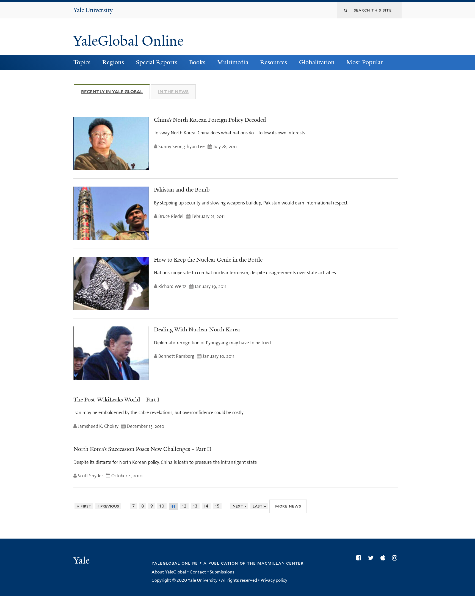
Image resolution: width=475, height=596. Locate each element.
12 (184, 506)
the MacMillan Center (275, 563)
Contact (198, 572)
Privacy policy (274, 580)
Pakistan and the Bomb (181, 189)
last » (259, 506)
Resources (273, 62)
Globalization (317, 62)
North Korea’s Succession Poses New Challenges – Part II (142, 449)
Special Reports (156, 62)
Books (197, 62)
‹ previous (108, 506)
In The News (173, 91)
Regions (113, 62)
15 (217, 506)
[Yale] (82, 561)
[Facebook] (360, 558)
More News (288, 506)
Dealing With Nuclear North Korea (197, 329)
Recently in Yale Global (115, 91)
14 (206, 506)
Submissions (222, 572)
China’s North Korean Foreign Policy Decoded (210, 119)
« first (84, 506)
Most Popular (364, 62)
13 (195, 506)
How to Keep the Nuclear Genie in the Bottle (208, 259)
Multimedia (232, 62)
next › (239, 506)
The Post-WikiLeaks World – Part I (116, 399)
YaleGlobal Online (128, 41)
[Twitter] (372, 558)
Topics (81, 62)
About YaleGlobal (168, 572)
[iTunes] (384, 558)
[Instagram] (396, 558)
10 (161, 506)
